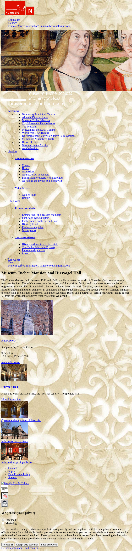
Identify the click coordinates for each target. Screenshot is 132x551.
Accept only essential (27, 544)
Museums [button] (13, 111)
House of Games (31, 142)
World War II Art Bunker (35, 132)
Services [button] (12, 151)
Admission (28, 171)
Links (25, 253)
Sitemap (12, 477)
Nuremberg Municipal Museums (39, 114)
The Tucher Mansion (25, 237)
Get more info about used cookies (19, 548)
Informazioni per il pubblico (16, 462)
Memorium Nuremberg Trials (38, 138)
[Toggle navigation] (2, 14)
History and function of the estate (40, 244)
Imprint (12, 471)
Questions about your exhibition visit (42, 180)
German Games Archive (35, 145)
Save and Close (49, 544)
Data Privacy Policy (19, 474)
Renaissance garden (32, 227)
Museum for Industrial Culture (38, 129)
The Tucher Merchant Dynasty (38, 247)
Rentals (26, 197)
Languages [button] (14, 19)
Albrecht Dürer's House (35, 117)
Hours (25, 168)
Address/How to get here (35, 174)
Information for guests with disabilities (42, 177)
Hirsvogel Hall (30, 224)
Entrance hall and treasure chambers (41, 214)
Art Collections (30, 148)
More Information (11, 399)
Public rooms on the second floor (40, 221)
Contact (26, 165)
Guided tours (29, 194)
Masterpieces (29, 230)
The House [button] (14, 201)
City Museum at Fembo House (38, 123)
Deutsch (12, 22)
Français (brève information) (23, 26)
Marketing (11, 523)
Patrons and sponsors (33, 250)
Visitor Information (24, 158)
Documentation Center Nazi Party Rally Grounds (48, 135)
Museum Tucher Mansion (36, 120)
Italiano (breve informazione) (55, 26)
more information (10, 362)
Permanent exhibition (25, 208)
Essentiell (11, 519)
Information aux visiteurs (14, 441)
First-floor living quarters (35, 217)
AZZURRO (8, 340)
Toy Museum (29, 126)
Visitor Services (22, 188)
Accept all (8, 544)
